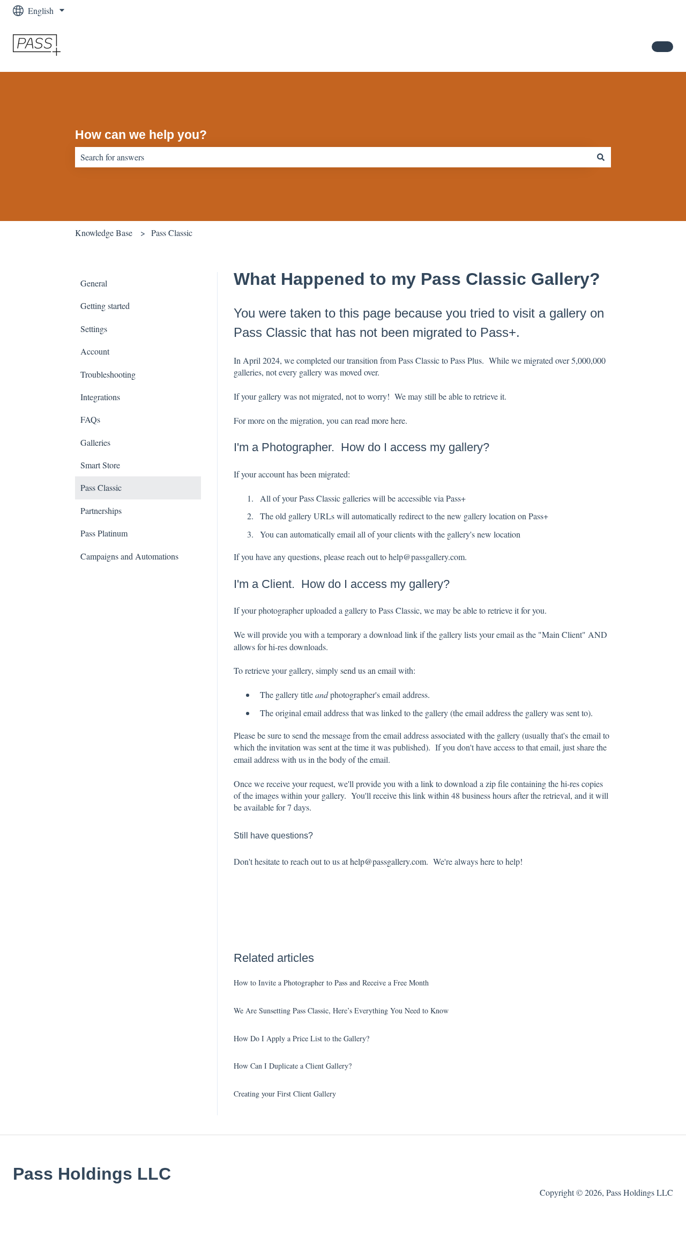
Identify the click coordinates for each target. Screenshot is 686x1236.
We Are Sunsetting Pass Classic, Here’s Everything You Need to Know (342, 1010)
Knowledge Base (103, 232)
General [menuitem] (93, 283)
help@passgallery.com (388, 861)
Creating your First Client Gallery (285, 1093)
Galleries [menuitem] (95, 442)
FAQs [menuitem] (90, 419)
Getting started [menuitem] (105, 305)
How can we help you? (141, 135)
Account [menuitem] (94, 351)
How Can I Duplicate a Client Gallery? (293, 1066)
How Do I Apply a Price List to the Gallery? (301, 1038)
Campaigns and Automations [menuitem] (129, 556)
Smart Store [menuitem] (100, 464)
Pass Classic (171, 232)
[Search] (601, 157)
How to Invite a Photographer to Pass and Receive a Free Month (331, 982)
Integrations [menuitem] (100, 396)
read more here (380, 420)
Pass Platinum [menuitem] (104, 533)
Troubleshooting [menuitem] (108, 374)
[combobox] (333, 157)
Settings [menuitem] (93, 328)
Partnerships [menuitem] (101, 510)
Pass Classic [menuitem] (101, 487)
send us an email (368, 670)
